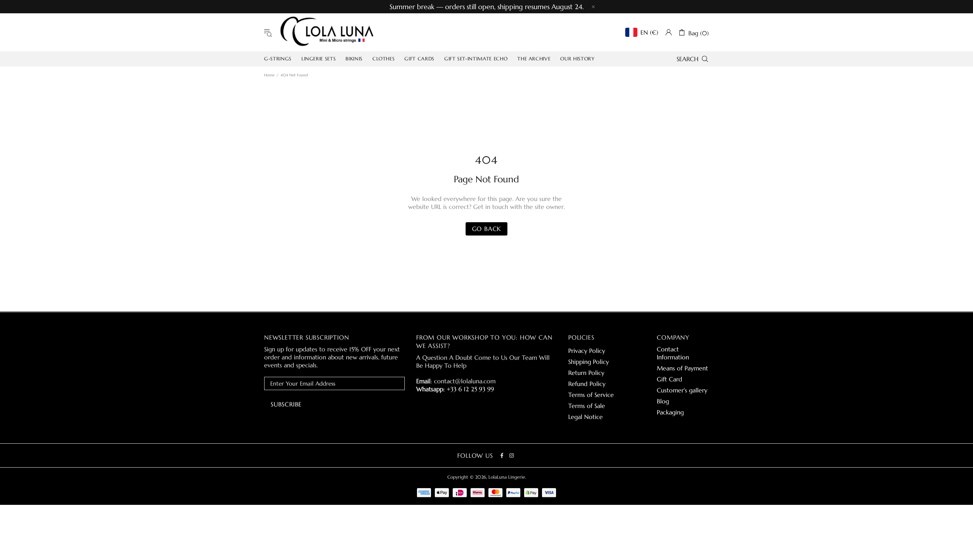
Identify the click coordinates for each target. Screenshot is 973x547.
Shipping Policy (588, 361)
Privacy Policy (586, 350)
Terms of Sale (586, 405)
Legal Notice (585, 417)
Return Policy (586, 372)
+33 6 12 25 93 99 (470, 389)
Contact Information (673, 353)
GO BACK (486, 228)
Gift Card (669, 379)
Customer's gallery (682, 390)
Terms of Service (591, 394)
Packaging (670, 412)
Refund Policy (586, 383)
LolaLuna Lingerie (326, 32)
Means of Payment (682, 368)
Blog (663, 401)
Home (269, 75)
